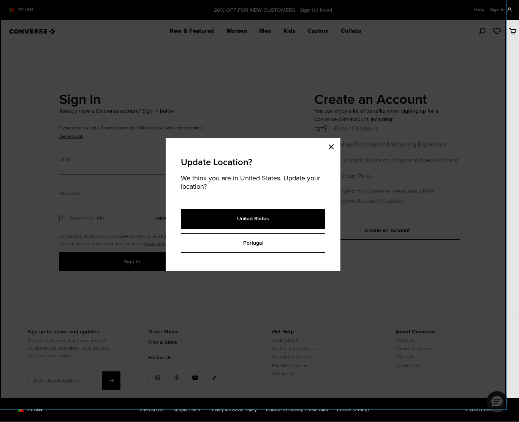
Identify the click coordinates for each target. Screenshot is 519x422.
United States (253, 218)
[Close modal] (333, 145)
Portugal (253, 243)
